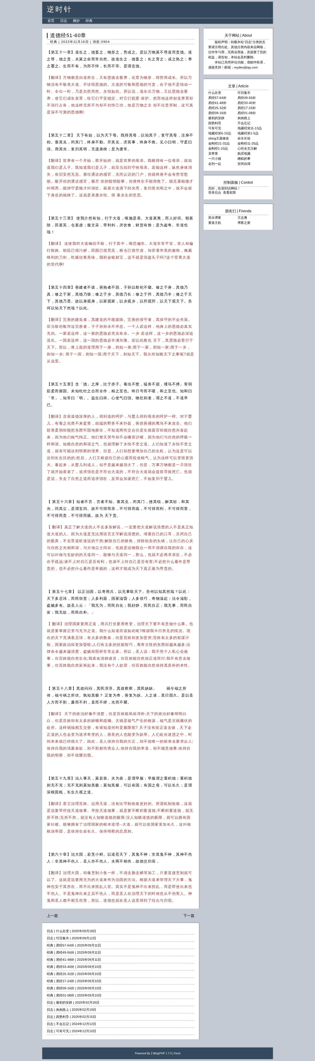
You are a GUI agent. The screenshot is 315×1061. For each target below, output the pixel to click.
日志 (63, 21)
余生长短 (244, 138)
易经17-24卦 (65, 981)
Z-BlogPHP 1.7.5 (161, 1053)
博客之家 (244, 223)
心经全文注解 (247, 148)
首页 (51, 21)
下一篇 (188, 916)
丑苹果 (213, 153)
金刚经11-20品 (248, 143)
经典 (89, 21)
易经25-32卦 (65, 974)
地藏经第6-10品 (219, 133)
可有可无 (62, 1031)
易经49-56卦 (65, 952)
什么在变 (62, 931)
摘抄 (76, 21)
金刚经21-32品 (219, 143)
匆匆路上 (62, 1009)
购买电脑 (244, 153)
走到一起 (214, 164)
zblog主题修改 (218, 138)
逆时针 (59, 9)
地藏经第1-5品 (248, 133)
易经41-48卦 (65, 959)
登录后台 (214, 192)
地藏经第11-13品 (250, 128)
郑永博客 (214, 217)
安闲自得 (244, 164)
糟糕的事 (244, 158)
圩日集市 (62, 938)
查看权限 (229, 192)
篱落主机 (214, 223)
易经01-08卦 (65, 995)
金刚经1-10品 (218, 148)
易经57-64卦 (65, 945)
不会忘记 (62, 1024)
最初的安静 (64, 1002)
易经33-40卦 (65, 967)
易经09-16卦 (65, 988)
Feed (177, 1053)
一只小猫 (214, 158)
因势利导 (62, 1017)
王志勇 (242, 217)
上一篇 (52, 916)
